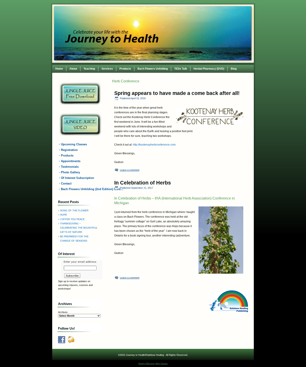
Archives (63, 312)
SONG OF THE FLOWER (74, 210)
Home (59, 68)
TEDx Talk (180, 68)
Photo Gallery (70, 172)
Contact (61, 76)
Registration (69, 150)
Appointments (70, 161)
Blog (234, 68)
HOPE (63, 214)
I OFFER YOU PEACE (72, 219)
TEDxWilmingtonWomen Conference (95, 76)
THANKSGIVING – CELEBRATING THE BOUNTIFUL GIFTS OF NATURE (78, 228)
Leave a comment (129, 170)
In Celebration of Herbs (142, 183)
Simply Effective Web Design (153, 363)
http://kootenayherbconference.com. (154, 144)
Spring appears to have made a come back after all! (177, 93)
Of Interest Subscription (77, 178)
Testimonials (70, 166)
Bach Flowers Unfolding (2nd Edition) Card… (83, 189)
